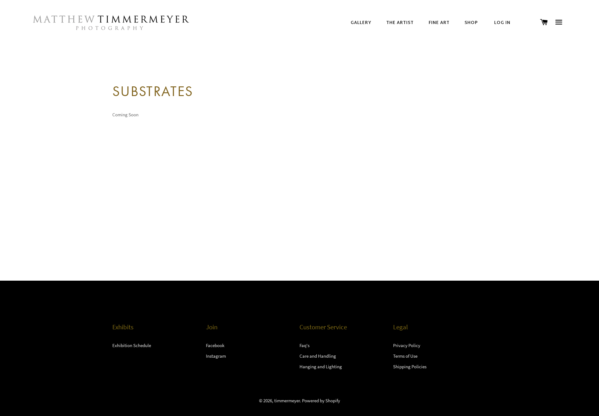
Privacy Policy (406, 345)
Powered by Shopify (321, 401)
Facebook (215, 345)
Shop (471, 23)
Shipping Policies (409, 367)
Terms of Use (405, 356)
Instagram (216, 356)
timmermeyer (287, 401)
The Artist (400, 23)
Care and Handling (318, 356)
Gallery (361, 23)
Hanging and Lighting (321, 367)
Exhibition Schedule (131, 345)
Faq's (304, 345)
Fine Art (439, 23)
